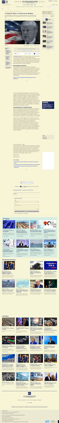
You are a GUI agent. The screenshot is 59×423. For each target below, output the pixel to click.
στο (24, 186)
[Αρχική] (5, 1)
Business (28, 4)
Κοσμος (6, 19)
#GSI (25, 6)
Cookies (58, 422)
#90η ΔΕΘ (22, 6)
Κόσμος (10, 11)
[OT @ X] (28, 402)
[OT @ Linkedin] (31, 402)
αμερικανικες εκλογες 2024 (17, 190)
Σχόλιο (15, 203)
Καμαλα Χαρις (25, 190)
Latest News (5, 316)
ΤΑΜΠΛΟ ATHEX (45, 138)
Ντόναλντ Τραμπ (17, 56)
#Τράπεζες (31, 6)
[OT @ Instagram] (30, 402)
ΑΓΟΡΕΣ (44, 135)
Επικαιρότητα (7, 11)
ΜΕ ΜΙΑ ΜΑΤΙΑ (44, 137)
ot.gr (5, 11)
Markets (24, 4)
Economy (31, 4)
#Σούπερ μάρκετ (18, 6)
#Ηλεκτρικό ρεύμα (36, 6)
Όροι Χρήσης (20, 213)
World (35, 4)
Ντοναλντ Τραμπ (30, 190)
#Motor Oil (28, 6)
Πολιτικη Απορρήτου (25, 213)
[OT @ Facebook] (27, 402)
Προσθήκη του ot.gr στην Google (27, 50)
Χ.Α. (2, 8)
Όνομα (15, 200)
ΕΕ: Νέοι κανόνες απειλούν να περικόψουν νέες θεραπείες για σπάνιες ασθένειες (27, 164)
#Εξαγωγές (41, 6)
